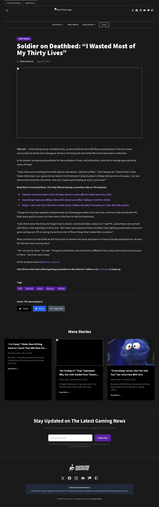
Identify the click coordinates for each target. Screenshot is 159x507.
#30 (20, 288)
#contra (29, 288)
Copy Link (58, 308)
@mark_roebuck (50, 262)
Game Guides (88, 24)
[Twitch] (152, 10)
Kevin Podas (116, 379)
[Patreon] (148, 10)
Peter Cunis (64, 379)
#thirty (61, 288)
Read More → (13, 368)
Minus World (73, 24)
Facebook (104, 269)
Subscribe (102, 438)
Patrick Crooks (14, 353)
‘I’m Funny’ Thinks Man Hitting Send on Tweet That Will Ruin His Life (26, 348)
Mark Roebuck (26, 61)
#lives (40, 288)
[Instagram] (140, 10)
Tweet (25, 308)
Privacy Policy (96, 499)
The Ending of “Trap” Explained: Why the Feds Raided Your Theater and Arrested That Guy (78, 374)
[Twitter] (133, 10)
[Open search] (7, 10)
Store (104, 24)
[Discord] (144, 10)
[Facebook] (137, 10)
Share (41, 308)
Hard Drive (30, 3)
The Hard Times (14, 3)
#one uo (50, 288)
